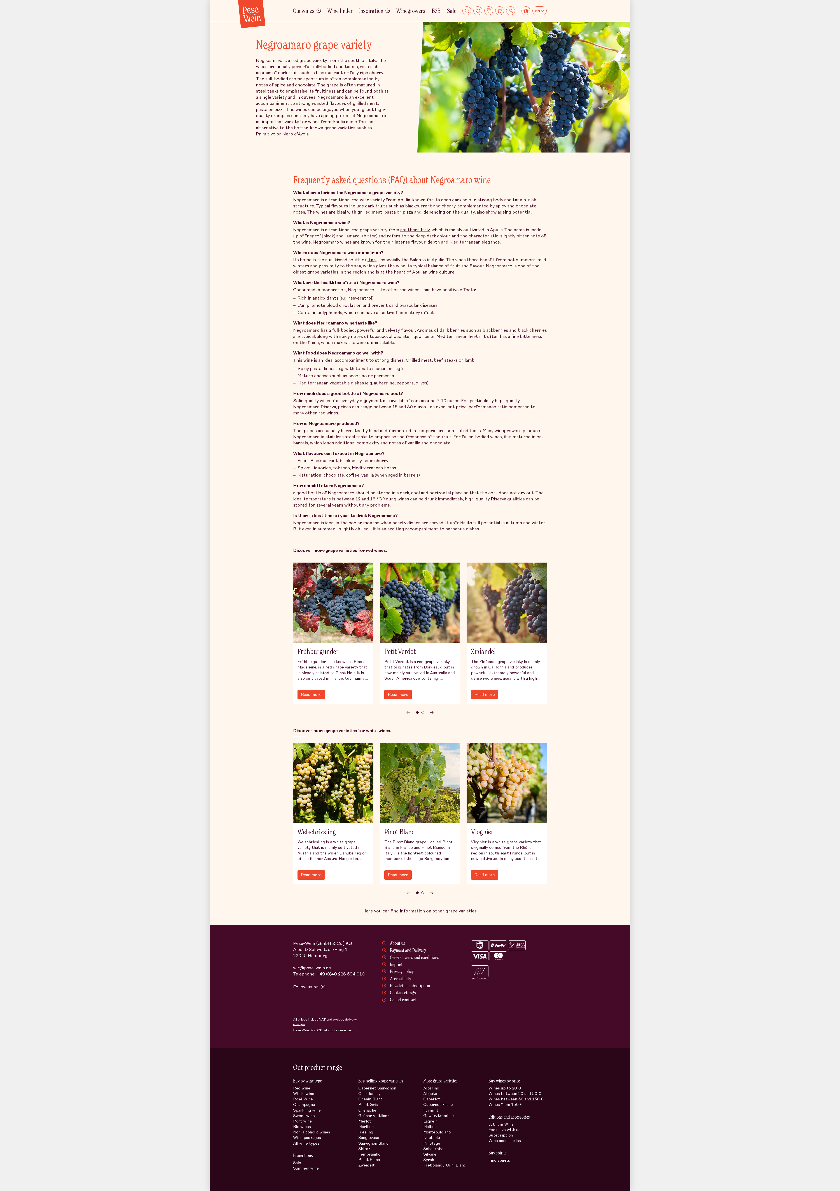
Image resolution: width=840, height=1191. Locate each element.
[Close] (538, 532)
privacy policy (465, 609)
